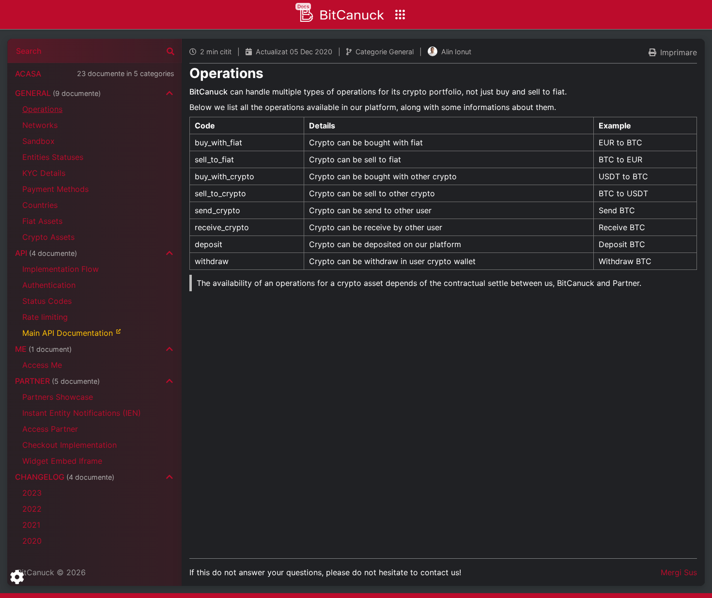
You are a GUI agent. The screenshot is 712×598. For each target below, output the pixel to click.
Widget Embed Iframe (62, 461)
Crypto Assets (48, 237)
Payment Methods (55, 189)
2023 (32, 493)
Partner (57, 381)
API (46, 253)
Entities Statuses (52, 157)
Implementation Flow (60, 269)
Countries (40, 205)
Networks (40, 125)
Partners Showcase (57, 397)
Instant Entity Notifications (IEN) (81, 413)
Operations (42, 109)
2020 (32, 541)
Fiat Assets (42, 221)
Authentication (49, 285)
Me (43, 349)
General (58, 93)
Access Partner (50, 429)
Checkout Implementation (69, 445)
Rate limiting (45, 317)
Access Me (42, 365)
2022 (32, 509)
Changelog (64, 477)
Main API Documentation (67, 333)
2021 (31, 525)
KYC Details (43, 173)
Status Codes (47, 301)
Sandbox (38, 141)
